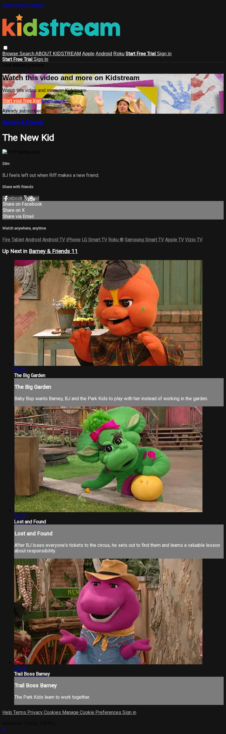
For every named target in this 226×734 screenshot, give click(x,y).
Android (104, 53)
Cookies (53, 712)
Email (33, 198)
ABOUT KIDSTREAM (58, 53)
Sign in (164, 53)
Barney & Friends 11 (53, 251)
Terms (20, 712)
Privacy (35, 712)
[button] (5, 48)
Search (27, 53)
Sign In (41, 59)
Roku (118, 53)
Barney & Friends (23, 122)
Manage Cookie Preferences (92, 712)
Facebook (13, 198)
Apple (88, 53)
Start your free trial (22, 100)
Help (7, 712)
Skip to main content (23, 5)
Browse (10, 53)
